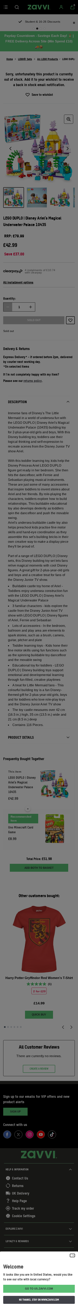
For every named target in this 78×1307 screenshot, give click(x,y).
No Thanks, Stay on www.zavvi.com (39, 1299)
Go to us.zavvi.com (39, 1288)
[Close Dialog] (72, 1255)
